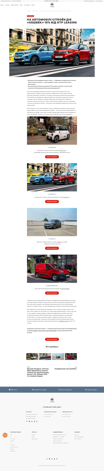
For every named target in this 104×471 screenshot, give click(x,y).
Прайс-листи (13, 389)
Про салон (76, 434)
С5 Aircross (12, 445)
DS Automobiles (52, 330)
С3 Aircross (12, 438)
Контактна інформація (79, 436)
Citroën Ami (63, 150)
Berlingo (12, 449)
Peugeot (35, 330)
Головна (28, 10)
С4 (10, 442)
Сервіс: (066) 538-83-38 (16, 1)
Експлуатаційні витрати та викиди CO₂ (61, 442)
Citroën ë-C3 (66, 197)
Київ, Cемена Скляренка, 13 (89, 1)
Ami (11, 434)
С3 (10, 436)
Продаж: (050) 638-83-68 (5, 1)
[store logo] (52, 4)
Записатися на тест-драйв (58, 436)
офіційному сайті (63, 321)
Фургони (34, 432)
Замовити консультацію (58, 438)
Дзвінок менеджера (52, 156)
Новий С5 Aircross (14, 447)
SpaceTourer (12, 451)
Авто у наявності (99, 1)
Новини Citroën (35, 10)
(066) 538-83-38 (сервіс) (30, 418)
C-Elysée (12, 440)
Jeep (46, 330)
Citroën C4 (59, 242)
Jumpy (33, 436)
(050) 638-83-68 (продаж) (31, 416)
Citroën (64, 288)
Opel (43, 330)
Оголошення (42, 10)
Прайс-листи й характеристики (59, 434)
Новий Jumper (34, 438)
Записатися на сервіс (57, 440)
